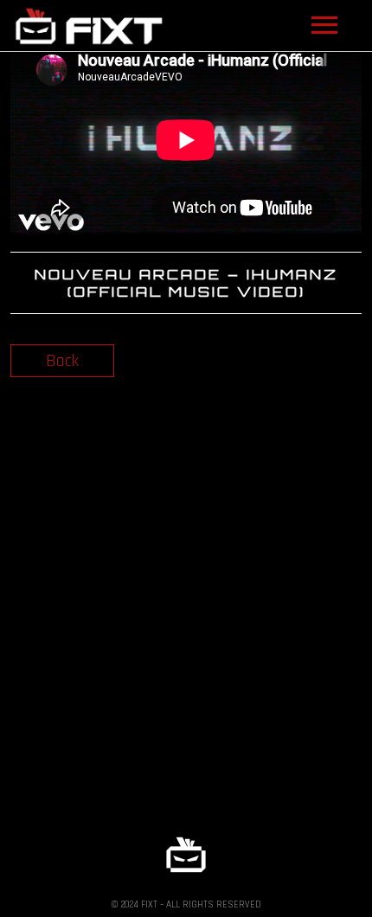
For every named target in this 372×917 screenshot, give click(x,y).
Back (62, 360)
